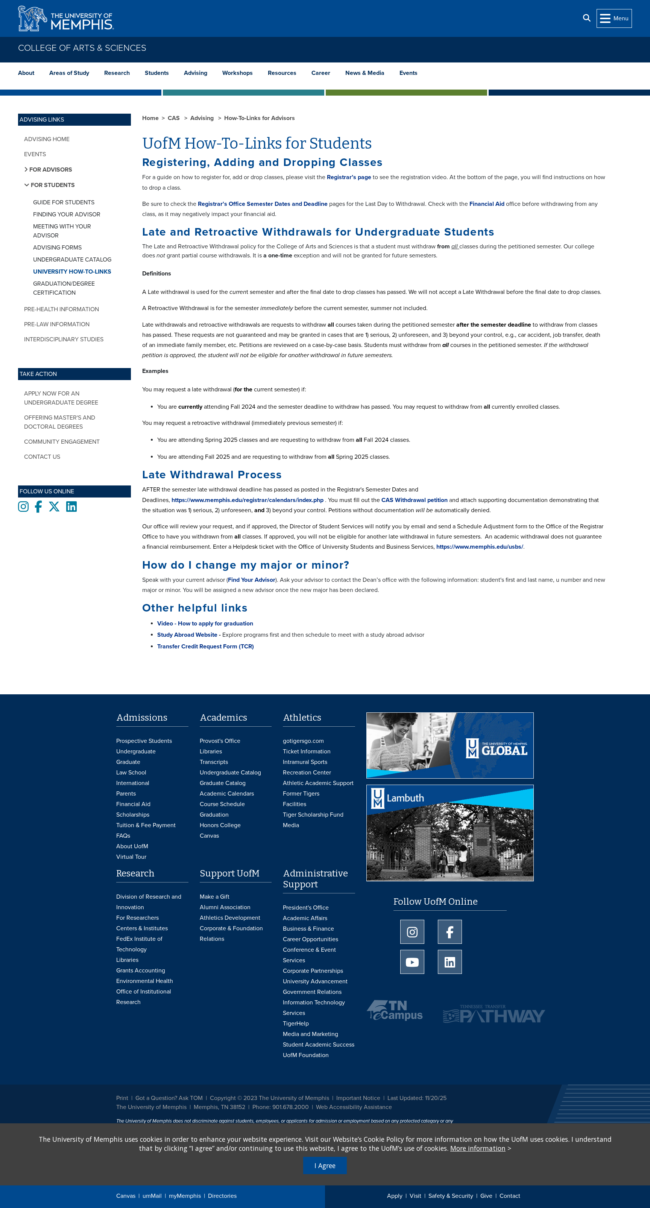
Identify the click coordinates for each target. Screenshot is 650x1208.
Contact (510, 1196)
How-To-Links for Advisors (259, 118)
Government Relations (312, 992)
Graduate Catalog (223, 783)
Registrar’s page (349, 177)
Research (117, 73)
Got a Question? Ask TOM (169, 1098)
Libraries (211, 751)
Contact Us (42, 457)
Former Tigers (301, 793)
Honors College (220, 825)
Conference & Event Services (309, 955)
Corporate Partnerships (313, 971)
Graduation (214, 815)
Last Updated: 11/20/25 (416, 1098)
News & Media (364, 73)
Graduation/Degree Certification (64, 288)
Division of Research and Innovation (148, 902)
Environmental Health (144, 981)
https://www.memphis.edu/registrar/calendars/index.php (247, 500)
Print (122, 1098)
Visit (415, 1196)
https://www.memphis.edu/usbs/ (479, 547)
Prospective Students (144, 741)
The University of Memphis (151, 1107)
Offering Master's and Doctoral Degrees (59, 422)
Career (320, 73)
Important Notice (358, 1098)
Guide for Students (63, 202)
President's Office (306, 907)
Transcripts (214, 762)
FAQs (123, 836)
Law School (131, 772)
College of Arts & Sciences (82, 48)
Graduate (128, 762)
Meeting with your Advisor (62, 231)
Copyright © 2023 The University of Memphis (269, 1098)
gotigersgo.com (303, 741)
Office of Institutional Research (143, 997)
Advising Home (47, 139)
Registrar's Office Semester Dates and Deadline (263, 204)
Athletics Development (230, 918)
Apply (394, 1196)
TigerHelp (296, 1023)
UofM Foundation (306, 1055)
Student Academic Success (318, 1044)
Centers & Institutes (142, 928)
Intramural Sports (305, 762)
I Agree (325, 1165)
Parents (126, 793)
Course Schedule (222, 804)
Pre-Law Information (57, 324)
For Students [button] (52, 185)
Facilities (294, 804)
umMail (152, 1196)
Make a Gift (214, 897)
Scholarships (132, 815)
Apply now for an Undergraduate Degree (61, 398)
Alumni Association (225, 907)
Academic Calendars (227, 793)
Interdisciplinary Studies (63, 339)
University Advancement (315, 981)
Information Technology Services (314, 1008)
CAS (174, 118)
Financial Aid (486, 204)
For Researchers (137, 918)
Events (408, 73)
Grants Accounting (140, 970)
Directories (222, 1196)
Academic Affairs (305, 918)
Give (486, 1196)
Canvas (125, 1196)
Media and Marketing (310, 1034)
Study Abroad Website (187, 635)
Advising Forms (57, 247)
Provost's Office (220, 741)
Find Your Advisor (251, 580)
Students (157, 73)
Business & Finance (308, 929)
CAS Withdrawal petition (414, 500)
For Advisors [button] (50, 169)
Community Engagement (62, 442)
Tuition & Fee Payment (146, 825)
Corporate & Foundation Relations (231, 934)
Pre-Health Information (61, 309)
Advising (195, 73)
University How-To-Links (72, 271)
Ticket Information (307, 751)
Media (291, 825)
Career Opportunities (310, 939)
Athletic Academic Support (318, 783)
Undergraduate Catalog (72, 259)
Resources (282, 73)
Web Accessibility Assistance (354, 1107)
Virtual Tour (131, 857)
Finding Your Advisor (66, 214)
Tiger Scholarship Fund (313, 815)
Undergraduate (136, 751)
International (132, 783)
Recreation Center (307, 772)
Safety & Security (450, 1196)
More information (478, 1148)
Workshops (237, 73)
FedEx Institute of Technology (139, 944)
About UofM (132, 846)
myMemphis (185, 1196)
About (26, 73)
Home (150, 118)
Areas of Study (69, 73)
